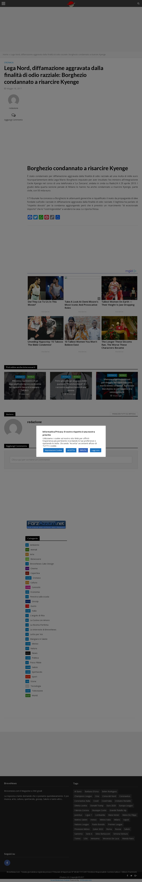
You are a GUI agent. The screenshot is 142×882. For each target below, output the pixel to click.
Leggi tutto (96, 450)
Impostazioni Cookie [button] (53, 450)
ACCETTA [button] (71, 450)
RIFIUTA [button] (83, 450)
